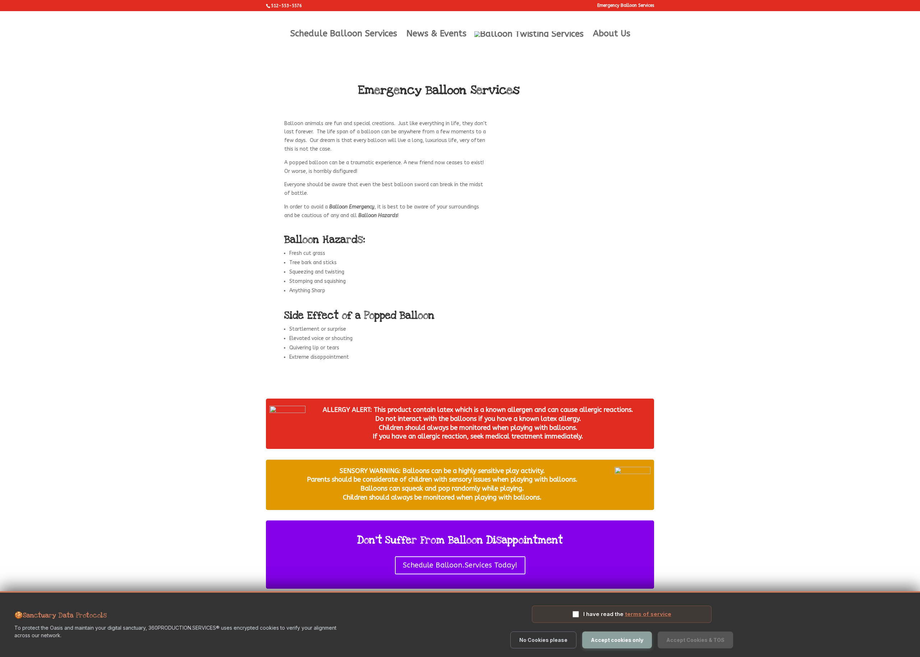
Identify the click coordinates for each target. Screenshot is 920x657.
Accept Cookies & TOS (695, 640)
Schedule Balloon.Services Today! (460, 565)
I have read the (627, 614)
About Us (611, 34)
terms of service (648, 614)
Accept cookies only (617, 640)
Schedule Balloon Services (343, 34)
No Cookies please (543, 640)
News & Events (436, 34)
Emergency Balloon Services (625, 5)
